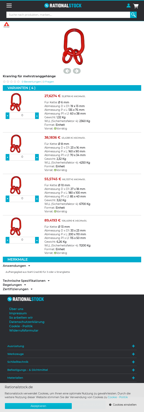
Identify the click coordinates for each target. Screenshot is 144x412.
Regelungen (13, 285)
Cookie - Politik (118, 397)
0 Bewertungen (31, 81)
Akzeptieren (38, 406)
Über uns (16, 309)
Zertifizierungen (17, 289)
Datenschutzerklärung (26, 322)
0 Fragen (48, 81)
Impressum (18, 313)
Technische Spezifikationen (25, 281)
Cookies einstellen (123, 404)
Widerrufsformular (23, 330)
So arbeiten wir (21, 317)
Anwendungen (15, 266)
